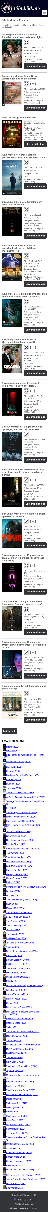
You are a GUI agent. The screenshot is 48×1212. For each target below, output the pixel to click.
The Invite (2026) (14, 788)
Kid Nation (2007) (14, 1062)
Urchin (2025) (12, 1003)
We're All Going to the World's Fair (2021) (25, 797)
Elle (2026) (11, 981)
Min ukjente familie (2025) (18, 761)
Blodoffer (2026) (13, 779)
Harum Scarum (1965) (16, 878)
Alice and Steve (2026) (17, 1133)
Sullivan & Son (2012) (16, 1103)
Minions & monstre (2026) (18, 977)
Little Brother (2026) (15, 990)
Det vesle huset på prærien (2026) (22, 951)
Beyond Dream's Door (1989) (20, 1082)
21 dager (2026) (13, 771)
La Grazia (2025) (14, 767)
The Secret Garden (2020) (18, 857)
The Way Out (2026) (15, 853)
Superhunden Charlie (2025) (19, 912)
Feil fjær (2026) (13, 1165)
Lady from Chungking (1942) (19, 866)
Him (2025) (11, 751)
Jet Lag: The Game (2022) (18, 831)
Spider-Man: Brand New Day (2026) (23, 849)
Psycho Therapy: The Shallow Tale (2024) (26, 887)
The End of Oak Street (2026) (20, 793)
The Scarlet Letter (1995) (18, 968)
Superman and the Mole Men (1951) (23, 1031)
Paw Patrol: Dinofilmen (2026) (20, 821)
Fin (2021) (11, 808)
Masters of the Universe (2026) (20, 1144)
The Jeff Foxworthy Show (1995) (21, 900)
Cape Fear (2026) (14, 1120)
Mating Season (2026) (16, 1023)
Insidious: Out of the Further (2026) (22, 775)
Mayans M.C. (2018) (15, 908)
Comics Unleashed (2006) (18, 1161)
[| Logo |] (21, 14)
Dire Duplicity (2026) (16, 973)
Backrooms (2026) (14, 1188)
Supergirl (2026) (13, 1040)
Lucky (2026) (12, 895)
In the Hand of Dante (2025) (19, 1007)
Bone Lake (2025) (14, 955)
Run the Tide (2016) (15, 844)
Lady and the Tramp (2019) (19, 1152)
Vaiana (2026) (12, 947)
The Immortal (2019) (15, 934)
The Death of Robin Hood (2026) (21, 1066)
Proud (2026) (12, 1112)
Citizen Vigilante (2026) (17, 994)
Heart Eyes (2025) (14, 1107)
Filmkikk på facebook (25, 1200)
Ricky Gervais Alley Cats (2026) (21, 817)
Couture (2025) (13, 1148)
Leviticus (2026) (13, 891)
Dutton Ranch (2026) (16, 1183)
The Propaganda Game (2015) (20, 1090)
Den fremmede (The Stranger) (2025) (23, 1175)
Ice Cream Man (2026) (16, 836)
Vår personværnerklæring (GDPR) (24, 1208)
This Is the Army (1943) (17, 925)
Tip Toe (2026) (13, 930)
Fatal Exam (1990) (15, 1086)
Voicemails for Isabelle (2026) (20, 1019)
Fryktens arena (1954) (16, 964)
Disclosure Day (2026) (16, 1116)
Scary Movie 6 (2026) (16, 1129)
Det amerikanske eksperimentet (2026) (24, 985)
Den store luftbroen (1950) (18, 862)
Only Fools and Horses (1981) (20, 840)
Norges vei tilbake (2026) (18, 1125)
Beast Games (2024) (16, 1157)
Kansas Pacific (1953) (16, 870)
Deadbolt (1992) (13, 1099)
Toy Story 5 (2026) (14, 1070)
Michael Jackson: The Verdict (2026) (23, 1045)
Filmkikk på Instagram (24, 1204)
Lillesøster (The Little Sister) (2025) (22, 1170)
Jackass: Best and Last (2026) (20, 943)
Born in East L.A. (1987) (17, 960)
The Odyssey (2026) (15, 921)
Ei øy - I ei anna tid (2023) (18, 917)
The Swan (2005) (14, 1057)
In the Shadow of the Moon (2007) (22, 1094)
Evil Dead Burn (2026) (16, 938)
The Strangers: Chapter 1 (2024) (21, 812)
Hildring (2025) (13, 747)
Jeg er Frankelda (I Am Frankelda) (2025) (25, 1179)
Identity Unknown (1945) (17, 874)
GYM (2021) (12, 904)
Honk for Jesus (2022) (16, 999)
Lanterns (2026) (13, 784)
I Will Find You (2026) (16, 1053)
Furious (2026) (13, 882)
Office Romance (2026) (17, 1036)
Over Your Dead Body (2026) (19, 1049)
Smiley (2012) (12, 1027)
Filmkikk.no (17, 1195)
